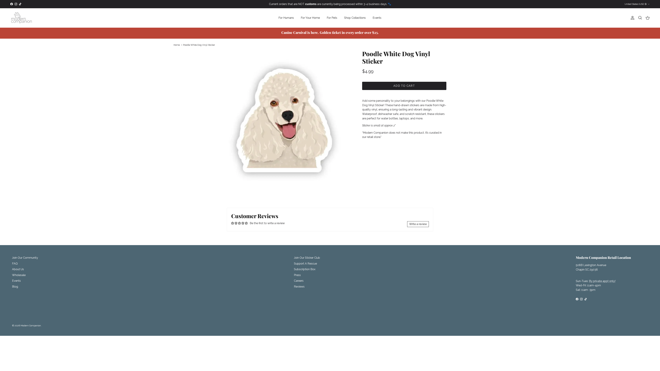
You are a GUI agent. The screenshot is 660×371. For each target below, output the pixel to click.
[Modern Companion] (21, 18)
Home (177, 45)
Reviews (299, 286)
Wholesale (19, 275)
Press (297, 275)
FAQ (15, 263)
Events (377, 17)
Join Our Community (25, 257)
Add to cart (404, 85)
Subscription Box (304, 269)
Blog (15, 286)
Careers (299, 280)
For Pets (332, 17)
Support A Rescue (305, 263)
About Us (18, 269)
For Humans (286, 17)
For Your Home (310, 17)
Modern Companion (31, 325)
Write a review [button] (418, 224)
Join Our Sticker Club (307, 257)
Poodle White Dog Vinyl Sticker (199, 45)
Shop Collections (355, 17)
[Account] (632, 18)
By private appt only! (602, 281)
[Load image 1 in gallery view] (284, 120)
